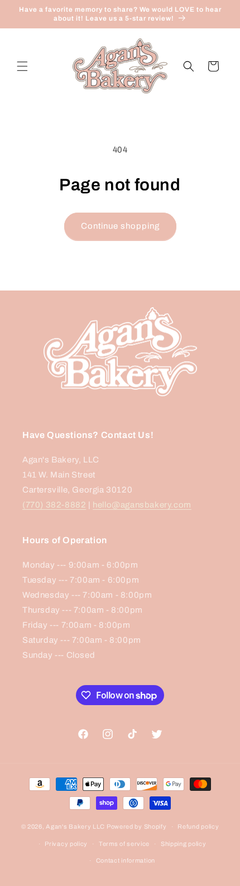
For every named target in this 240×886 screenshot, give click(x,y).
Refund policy (198, 826)
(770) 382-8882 (54, 504)
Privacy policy (66, 843)
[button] (22, 66)
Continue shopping (120, 226)
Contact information (125, 860)
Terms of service (124, 843)
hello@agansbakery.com (142, 504)
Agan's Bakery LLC (75, 826)
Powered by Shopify (137, 826)
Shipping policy (184, 843)
